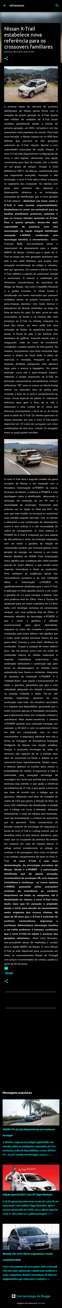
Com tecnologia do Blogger (33, 1296)
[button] (6, 58)
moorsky (41, 1303)
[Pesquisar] (57, 5)
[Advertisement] (31, 1050)
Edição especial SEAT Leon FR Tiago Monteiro (27, 1194)
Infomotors (17, 5)
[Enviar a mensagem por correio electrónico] (6, 969)
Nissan (9, 973)
